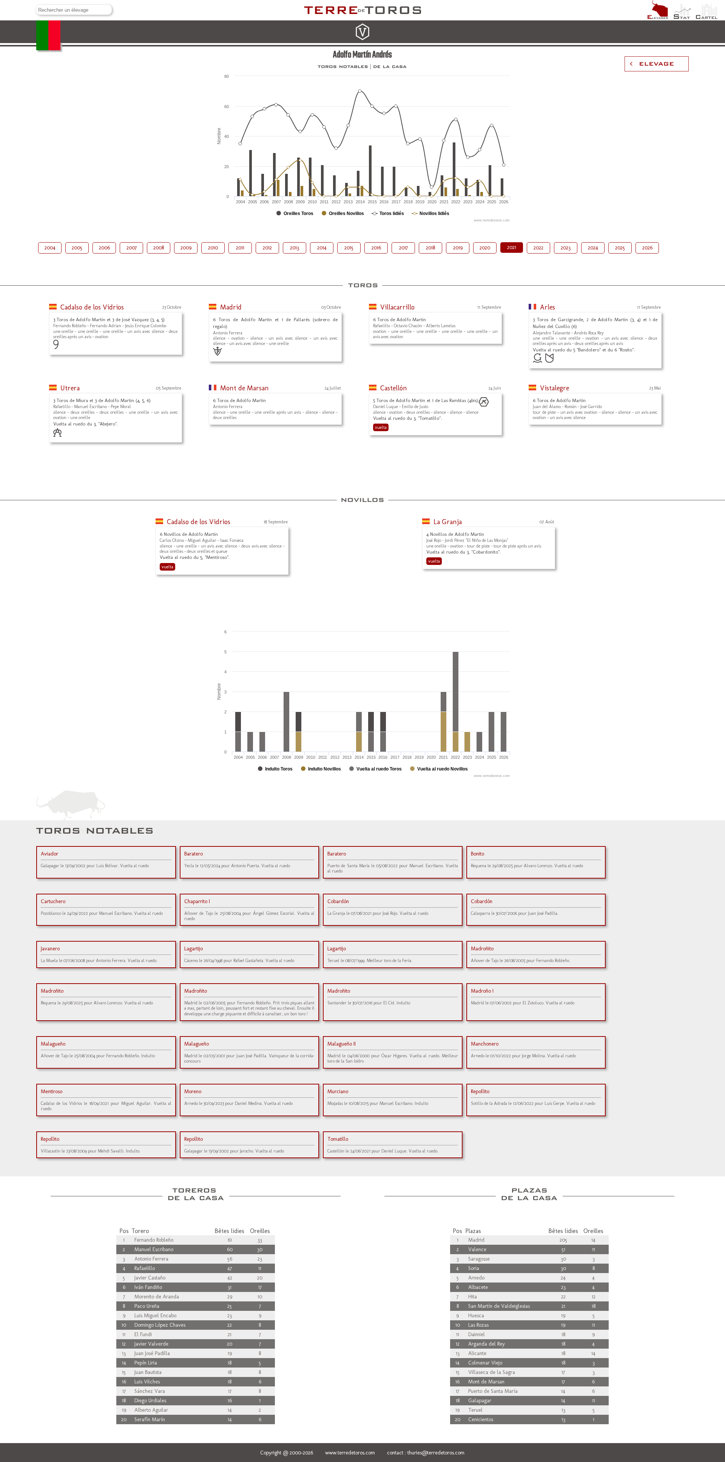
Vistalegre (554, 388)
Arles (547, 307)
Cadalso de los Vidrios (92, 307)
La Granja (447, 522)
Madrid (231, 307)
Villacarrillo (397, 307)
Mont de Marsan (244, 388)
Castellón (393, 388)
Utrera (70, 388)
